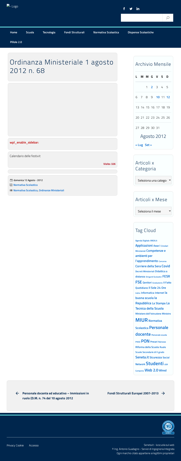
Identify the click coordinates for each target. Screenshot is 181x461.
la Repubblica (146, 300)
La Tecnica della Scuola (152, 305)
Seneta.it (142, 357)
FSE (138, 282)
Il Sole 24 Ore (157, 287)
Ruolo (163, 347)
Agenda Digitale (142, 240)
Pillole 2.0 (16, 42)
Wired (163, 370)
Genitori (147, 283)
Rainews (162, 341)
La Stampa (159, 303)
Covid (166, 266)
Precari (153, 341)
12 (168, 97)
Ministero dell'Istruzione (148, 313)
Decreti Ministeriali (144, 271)
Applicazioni (144, 245)
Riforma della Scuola (147, 347)
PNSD (137, 341)
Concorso (163, 261)
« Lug (139, 144)
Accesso (34, 445)
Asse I (156, 246)
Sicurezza (156, 357)
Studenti (155, 363)
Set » (148, 144)
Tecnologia (49, 32)
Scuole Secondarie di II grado (149, 352)
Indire (137, 292)
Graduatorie (157, 282)
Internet (159, 293)
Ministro (166, 313)
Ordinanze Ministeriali (51, 190)
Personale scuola (159, 335)
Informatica (147, 293)
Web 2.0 (151, 370)
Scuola (30, 32)
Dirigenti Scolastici (154, 276)
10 (158, 97)
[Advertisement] (62, 109)
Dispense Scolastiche (141, 32)
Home (13, 32)
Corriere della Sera (148, 266)
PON (145, 341)
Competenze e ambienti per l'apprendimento (150, 255)
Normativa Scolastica (106, 32)
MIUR (141, 320)
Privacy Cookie (15, 445)
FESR (166, 276)
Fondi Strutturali (74, 32)
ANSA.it (153, 240)
